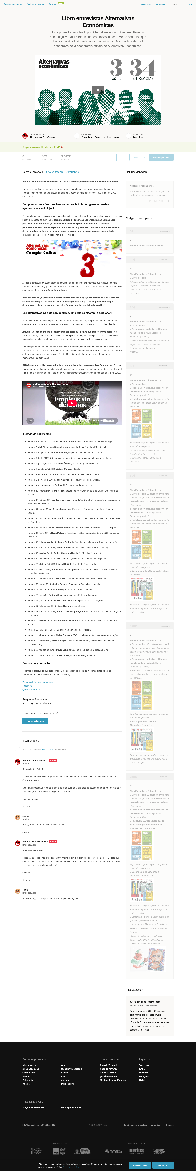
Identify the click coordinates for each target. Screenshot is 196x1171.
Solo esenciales (140, 1165)
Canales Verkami (108, 1072)
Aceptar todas (163, 1165)
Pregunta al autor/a (35, 721)
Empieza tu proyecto (35, 4)
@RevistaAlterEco (31, 689)
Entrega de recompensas (145, 1001)
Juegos (65, 1080)
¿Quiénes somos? (109, 1076)
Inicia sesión (146, 4)
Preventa (53, 4)
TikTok (142, 1080)
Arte (63, 1065)
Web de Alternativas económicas (37, 681)
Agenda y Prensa (108, 1068)
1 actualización (54, 172)
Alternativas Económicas (42, 137)
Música (26, 1083)
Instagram (144, 1076)
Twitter (142, 1068)
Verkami (98, 4)
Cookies (170, 1125)
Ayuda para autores (71, 1107)
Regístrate (160, 4)
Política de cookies (71, 1167)
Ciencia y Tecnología (71, 1068)
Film (63, 1076)
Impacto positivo (115, 137)
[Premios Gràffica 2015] (36, 1151)
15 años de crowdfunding (113, 1080)
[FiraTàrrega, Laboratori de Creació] (137, 1151)
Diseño (26, 1076)
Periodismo (87, 137)
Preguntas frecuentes (33, 1107)
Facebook (27, 685)
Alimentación (29, 1065)
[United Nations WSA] (82, 1151)
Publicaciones (68, 1083)
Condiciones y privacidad (135, 1125)
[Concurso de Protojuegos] (113, 1151)
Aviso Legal (156, 1125)
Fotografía (27, 1080)
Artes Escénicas (30, 1068)
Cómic (64, 1072)
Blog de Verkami (108, 1065)
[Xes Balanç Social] (59, 1151)
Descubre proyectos (13, 4)
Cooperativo (100, 137)
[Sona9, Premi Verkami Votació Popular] (160, 1151)
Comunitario (28, 1072)
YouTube (143, 1072)
